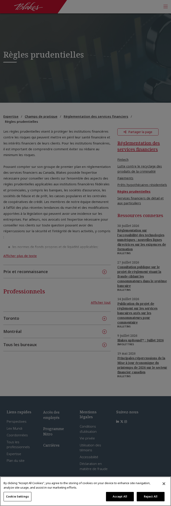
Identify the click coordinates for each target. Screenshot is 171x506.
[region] (85, 491)
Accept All (120, 496)
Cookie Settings (17, 496)
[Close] (164, 484)
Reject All (150, 496)
